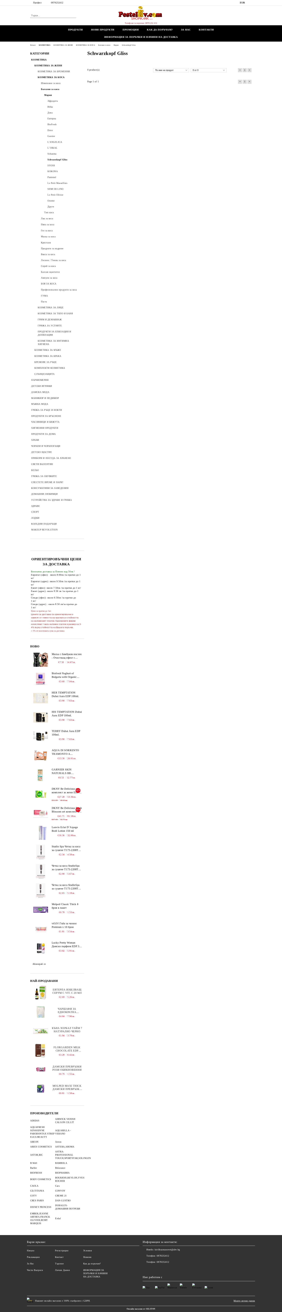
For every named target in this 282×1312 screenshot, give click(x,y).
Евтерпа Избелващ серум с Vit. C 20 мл (67, 991)
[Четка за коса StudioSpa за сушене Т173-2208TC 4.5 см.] (40, 871)
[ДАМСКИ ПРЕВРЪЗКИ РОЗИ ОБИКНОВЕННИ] (40, 1069)
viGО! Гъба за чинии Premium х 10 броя (64, 925)
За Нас (30, 1263)
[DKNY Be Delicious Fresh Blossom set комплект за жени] (40, 813)
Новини (87, 1257)
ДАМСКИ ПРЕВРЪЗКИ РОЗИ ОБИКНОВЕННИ (67, 1068)
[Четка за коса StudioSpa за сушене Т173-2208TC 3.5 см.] (40, 890)
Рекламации (33, 1257)
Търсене (59, 1263)
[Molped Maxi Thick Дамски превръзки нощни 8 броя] (40, 1088)
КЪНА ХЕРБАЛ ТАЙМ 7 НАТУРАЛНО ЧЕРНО (67, 1030)
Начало (30, 1250)
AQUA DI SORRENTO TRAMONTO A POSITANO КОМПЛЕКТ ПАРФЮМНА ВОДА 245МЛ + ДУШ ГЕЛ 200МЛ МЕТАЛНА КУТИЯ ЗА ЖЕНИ (67, 752)
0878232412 (57, 2)
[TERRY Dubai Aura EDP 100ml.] (40, 736)
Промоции (131, 29)
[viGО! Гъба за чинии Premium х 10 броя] (40, 929)
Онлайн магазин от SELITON (141, 1309)
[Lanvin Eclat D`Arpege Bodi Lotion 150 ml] (41, 833)
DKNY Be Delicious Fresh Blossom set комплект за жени (67, 810)
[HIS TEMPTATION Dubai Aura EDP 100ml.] (40, 717)
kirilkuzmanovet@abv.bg (167, 1249)
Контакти (206, 29)
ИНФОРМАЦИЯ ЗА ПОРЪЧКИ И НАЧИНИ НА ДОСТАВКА (141, 37)
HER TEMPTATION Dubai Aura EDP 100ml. (65, 694)
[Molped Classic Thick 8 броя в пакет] (40, 909)
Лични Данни (62, 1270)
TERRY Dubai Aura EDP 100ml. (66, 733)
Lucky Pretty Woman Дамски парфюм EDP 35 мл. (66, 944)
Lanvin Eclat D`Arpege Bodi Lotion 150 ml (65, 829)
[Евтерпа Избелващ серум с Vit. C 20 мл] (40, 992)
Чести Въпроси (35, 1270)
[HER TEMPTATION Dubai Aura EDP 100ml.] (40, 698)
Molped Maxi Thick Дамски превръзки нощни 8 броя (67, 1087)
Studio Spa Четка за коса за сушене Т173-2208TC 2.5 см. (66, 848)
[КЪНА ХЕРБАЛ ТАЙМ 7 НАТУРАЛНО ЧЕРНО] (40, 1031)
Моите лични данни (244, 1301)
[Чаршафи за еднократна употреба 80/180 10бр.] (40, 1012)
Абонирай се (39, 964)
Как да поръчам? (160, 29)
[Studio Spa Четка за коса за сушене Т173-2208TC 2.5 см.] (40, 852)
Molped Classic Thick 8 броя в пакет (65, 906)
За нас (186, 29)
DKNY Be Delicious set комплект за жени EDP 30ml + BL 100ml (65, 791)
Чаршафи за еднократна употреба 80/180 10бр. (67, 1010)
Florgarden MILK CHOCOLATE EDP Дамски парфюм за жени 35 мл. (67, 1049)
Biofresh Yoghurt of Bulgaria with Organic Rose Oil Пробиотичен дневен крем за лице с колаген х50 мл (65, 675)
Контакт (59, 1257)
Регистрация (61, 1250)
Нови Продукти (102, 29)
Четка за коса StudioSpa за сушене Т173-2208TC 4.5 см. (66, 868)
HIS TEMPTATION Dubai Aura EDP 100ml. (67, 713)
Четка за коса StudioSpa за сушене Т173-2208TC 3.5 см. (66, 887)
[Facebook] (250, 3)
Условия (87, 1250)
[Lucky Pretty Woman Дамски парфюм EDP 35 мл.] (40, 948)
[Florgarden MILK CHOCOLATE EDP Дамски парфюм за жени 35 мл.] (40, 1050)
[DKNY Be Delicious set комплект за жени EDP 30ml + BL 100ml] (40, 794)
